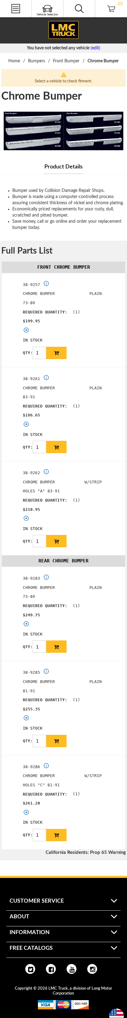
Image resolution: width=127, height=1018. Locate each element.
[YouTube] (71, 969)
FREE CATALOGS (16, 18)
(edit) (95, 48)
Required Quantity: (45, 312)
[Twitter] (30, 969)
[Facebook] (51, 969)
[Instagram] (92, 969)
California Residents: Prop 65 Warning (86, 852)
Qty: (28, 352)
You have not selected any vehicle (58, 48)
